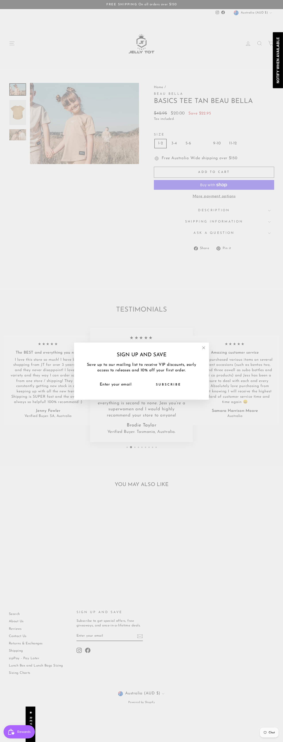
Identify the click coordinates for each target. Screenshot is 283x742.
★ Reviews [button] (30, 724)
